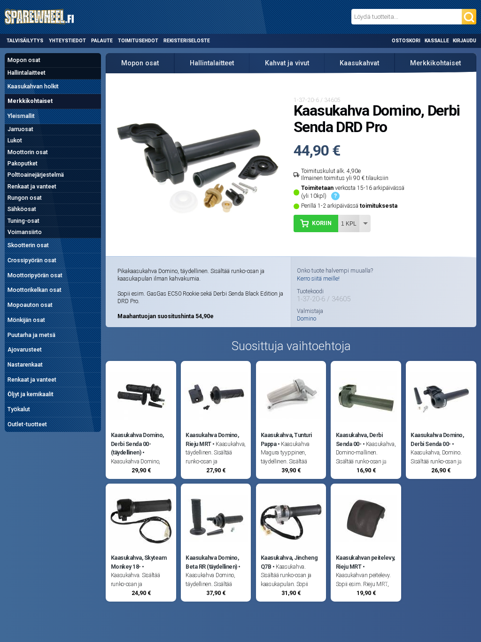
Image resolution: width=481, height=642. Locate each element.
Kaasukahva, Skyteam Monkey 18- (139, 562)
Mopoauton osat (30, 305)
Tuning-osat (23, 221)
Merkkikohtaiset (30, 101)
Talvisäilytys (25, 41)
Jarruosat (20, 129)
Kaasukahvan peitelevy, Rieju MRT (365, 562)
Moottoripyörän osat (35, 275)
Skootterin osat (28, 245)
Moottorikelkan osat (35, 290)
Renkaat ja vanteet (32, 186)
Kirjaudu (464, 41)
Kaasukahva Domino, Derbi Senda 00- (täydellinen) (137, 444)
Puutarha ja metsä (31, 335)
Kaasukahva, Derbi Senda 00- (359, 439)
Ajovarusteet (25, 349)
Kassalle (437, 41)
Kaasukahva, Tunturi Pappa (286, 439)
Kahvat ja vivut (287, 63)
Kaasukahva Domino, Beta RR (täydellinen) (212, 562)
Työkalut (19, 409)
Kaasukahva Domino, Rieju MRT (212, 439)
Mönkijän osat (26, 320)
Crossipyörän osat (32, 260)
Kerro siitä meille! (318, 278)
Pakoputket (23, 163)
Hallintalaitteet (27, 73)
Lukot (15, 140)
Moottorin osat (28, 152)
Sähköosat (22, 209)
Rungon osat (25, 198)
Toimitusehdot (138, 41)
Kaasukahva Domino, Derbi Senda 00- (437, 439)
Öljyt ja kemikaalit (31, 394)
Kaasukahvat (359, 63)
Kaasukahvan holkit (33, 86)
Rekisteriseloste (186, 41)
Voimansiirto (25, 232)
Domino (306, 318)
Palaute (102, 41)
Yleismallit (21, 116)
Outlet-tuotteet (27, 424)
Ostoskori (406, 41)
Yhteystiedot (67, 41)
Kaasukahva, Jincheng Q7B (289, 562)
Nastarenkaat (25, 364)
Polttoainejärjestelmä (36, 175)
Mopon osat (24, 60)
